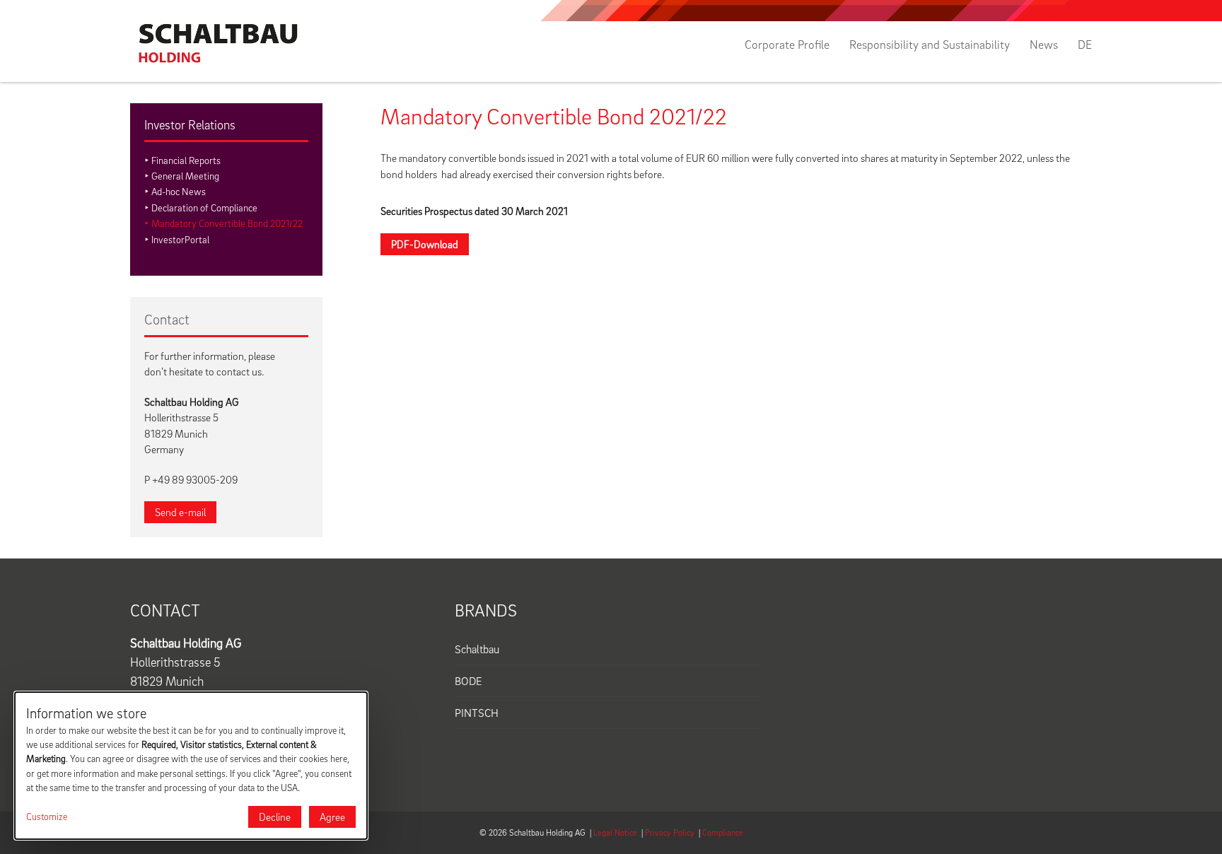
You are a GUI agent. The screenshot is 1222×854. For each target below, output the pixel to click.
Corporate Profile (787, 44)
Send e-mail (180, 511)
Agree (332, 816)
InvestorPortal (180, 239)
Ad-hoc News (178, 191)
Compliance (722, 832)
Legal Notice (615, 832)
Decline (275, 816)
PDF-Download (424, 244)
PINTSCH (477, 713)
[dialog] (191, 765)
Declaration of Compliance (204, 207)
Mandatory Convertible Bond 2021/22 (227, 223)
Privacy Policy (669, 832)
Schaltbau (477, 649)
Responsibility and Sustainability (929, 44)
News (1044, 44)
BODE (468, 681)
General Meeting (185, 176)
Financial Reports (186, 160)
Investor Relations (189, 124)
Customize (46, 816)
